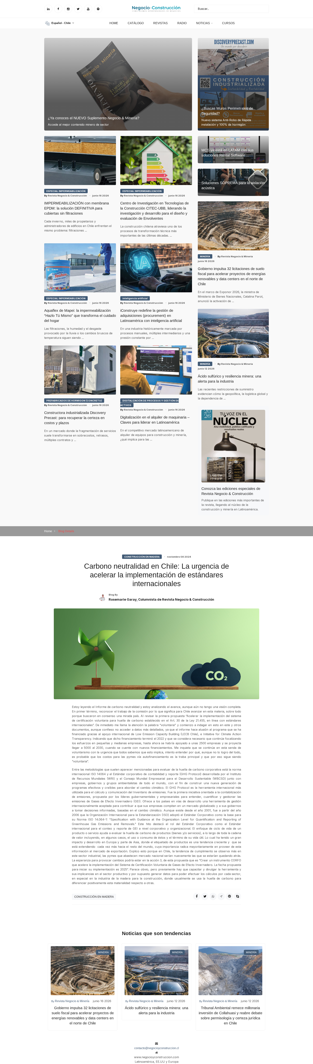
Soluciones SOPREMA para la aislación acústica (233, 185)
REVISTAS (160, 23)
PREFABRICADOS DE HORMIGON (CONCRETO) (74, 400)
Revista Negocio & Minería (235, 256)
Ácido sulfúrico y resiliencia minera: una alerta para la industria (229, 378)
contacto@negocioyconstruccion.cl (156, 1048)
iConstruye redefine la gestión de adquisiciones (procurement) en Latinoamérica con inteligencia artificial (151, 315)
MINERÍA (205, 256)
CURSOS (228, 23)
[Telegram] (221, 896)
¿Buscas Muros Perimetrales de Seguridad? (227, 110)
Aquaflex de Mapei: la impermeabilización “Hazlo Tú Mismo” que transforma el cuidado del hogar (80, 315)
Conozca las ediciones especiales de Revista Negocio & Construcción (230, 491)
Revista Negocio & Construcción (65, 195)
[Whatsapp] (213, 896)
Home (48, 531)
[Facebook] (196, 896)
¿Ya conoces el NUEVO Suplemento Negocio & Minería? (93, 118)
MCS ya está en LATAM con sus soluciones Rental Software (227, 152)
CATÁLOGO (136, 23)
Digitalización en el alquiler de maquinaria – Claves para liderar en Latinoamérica (154, 419)
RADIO (182, 23)
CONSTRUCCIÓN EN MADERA (142, 556)
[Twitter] (204, 896)
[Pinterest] (229, 896)
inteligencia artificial (135, 298)
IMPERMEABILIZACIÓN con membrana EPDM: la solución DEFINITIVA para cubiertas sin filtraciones (76, 208)
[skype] (237, 896)
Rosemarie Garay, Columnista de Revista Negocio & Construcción (161, 599)
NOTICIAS (203, 23)
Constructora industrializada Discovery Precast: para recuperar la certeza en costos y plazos (75, 418)
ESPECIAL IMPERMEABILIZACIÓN (65, 191)
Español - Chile (61, 23)
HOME (113, 23)
